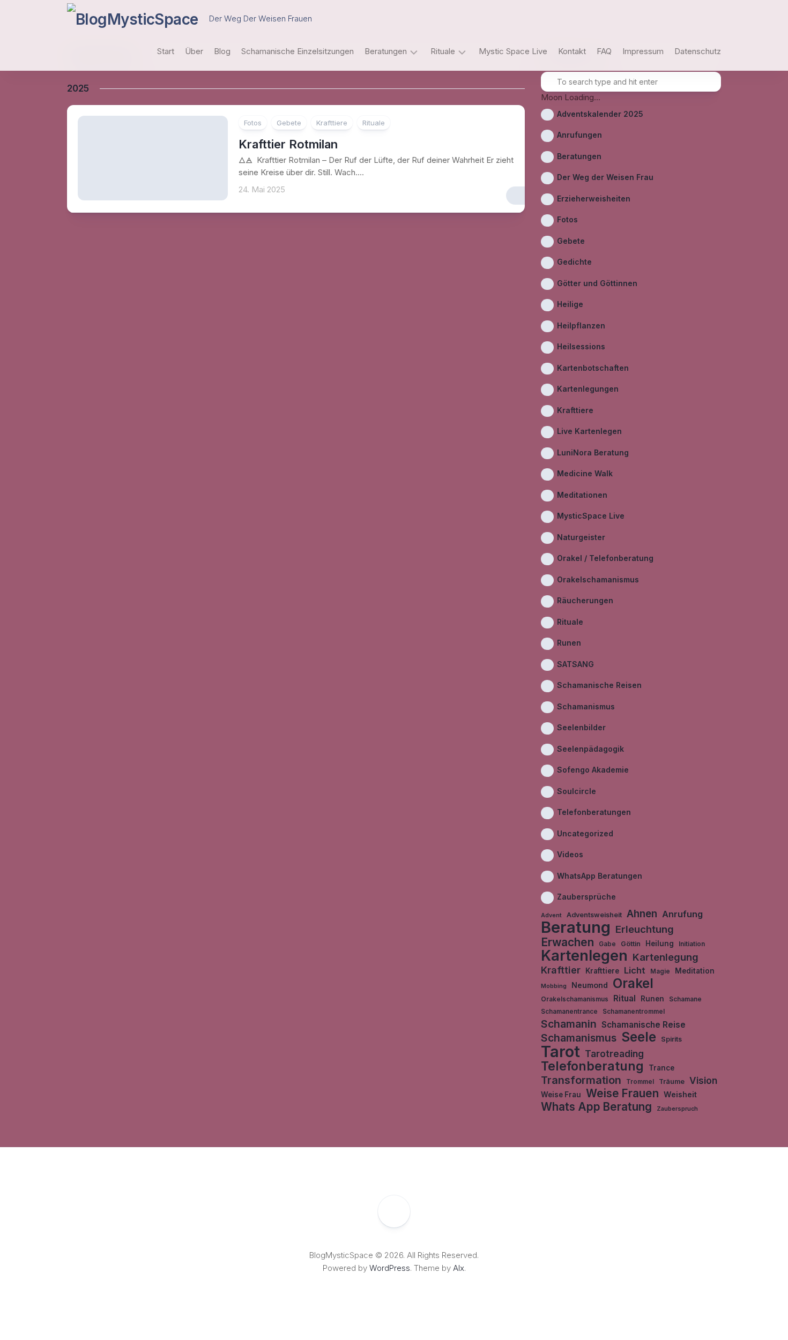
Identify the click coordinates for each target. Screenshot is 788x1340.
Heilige (570, 304)
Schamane (685, 999)
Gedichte (574, 261)
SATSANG (575, 664)
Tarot (560, 1052)
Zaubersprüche (586, 896)
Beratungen (386, 51)
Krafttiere (331, 122)
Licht (634, 970)
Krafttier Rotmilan (288, 144)
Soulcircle (576, 791)
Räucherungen (585, 600)
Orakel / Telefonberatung (605, 558)
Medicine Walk (585, 473)
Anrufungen (579, 134)
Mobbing (554, 986)
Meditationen (582, 494)
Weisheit (680, 1094)
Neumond (589, 985)
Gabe (607, 944)
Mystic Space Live (513, 51)
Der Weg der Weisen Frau (605, 177)
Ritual (624, 998)
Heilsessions (581, 346)
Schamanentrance (569, 1011)
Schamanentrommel (634, 1011)
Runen (569, 642)
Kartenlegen (584, 956)
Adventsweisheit (594, 915)
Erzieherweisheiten (593, 198)
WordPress (389, 1268)
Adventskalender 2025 (600, 113)
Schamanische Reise (643, 1025)
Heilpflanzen (581, 325)
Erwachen (567, 943)
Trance (661, 1068)
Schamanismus (586, 706)
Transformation (581, 1080)
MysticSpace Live (591, 515)
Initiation (692, 944)
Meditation (695, 971)
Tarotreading (614, 1053)
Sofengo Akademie (593, 769)
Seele (638, 1037)
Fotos (253, 122)
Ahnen (642, 914)
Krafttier (561, 970)
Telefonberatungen (594, 812)
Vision (703, 1080)
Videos (570, 854)
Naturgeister (581, 537)
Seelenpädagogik (590, 748)
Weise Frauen (622, 1094)
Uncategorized (585, 833)
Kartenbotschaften (593, 367)
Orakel (633, 983)
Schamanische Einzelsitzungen (297, 51)
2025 (78, 88)
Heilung (659, 943)
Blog (222, 51)
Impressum (643, 51)
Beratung (576, 928)
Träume (672, 1081)
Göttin (631, 944)
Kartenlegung (665, 957)
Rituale (442, 51)
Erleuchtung (644, 929)
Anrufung (682, 914)
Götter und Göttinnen (597, 283)
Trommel (640, 1082)
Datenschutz (697, 51)
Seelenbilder (581, 727)
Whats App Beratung (596, 1107)
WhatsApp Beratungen (599, 875)
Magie (660, 971)
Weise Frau (561, 1094)
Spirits (671, 1039)
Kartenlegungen (588, 388)
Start (165, 51)
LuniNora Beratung (593, 452)
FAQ (604, 51)
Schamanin (569, 1024)
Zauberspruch (677, 1108)
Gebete (289, 122)
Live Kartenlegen (589, 431)
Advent (551, 915)
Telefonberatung (592, 1066)
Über (194, 51)
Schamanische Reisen (599, 685)
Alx (458, 1268)
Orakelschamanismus (598, 579)
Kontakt (572, 51)
